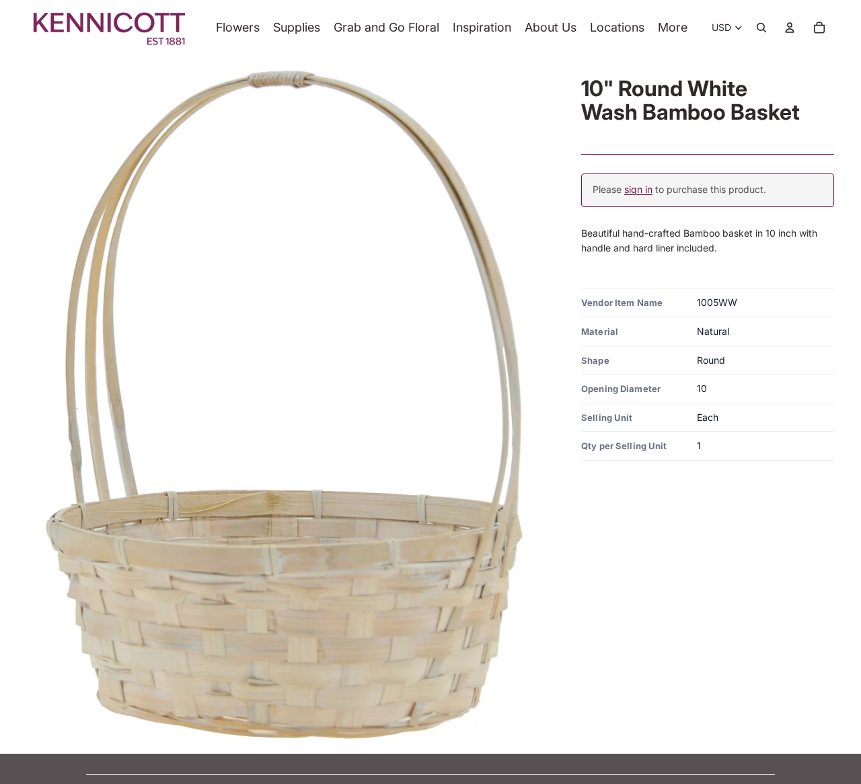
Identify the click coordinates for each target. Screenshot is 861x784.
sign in (638, 190)
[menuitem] (672, 28)
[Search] (761, 27)
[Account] (789, 27)
